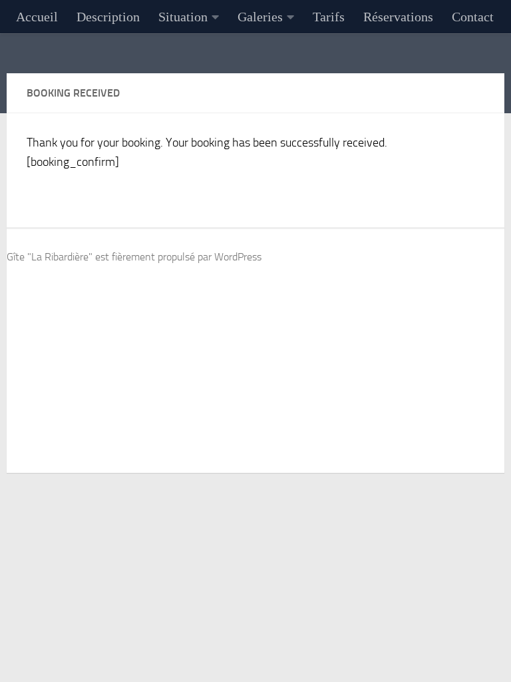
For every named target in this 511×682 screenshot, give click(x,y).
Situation (183, 16)
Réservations (398, 16)
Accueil (37, 16)
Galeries (260, 16)
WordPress (237, 256)
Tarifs (329, 16)
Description (108, 16)
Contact (473, 16)
